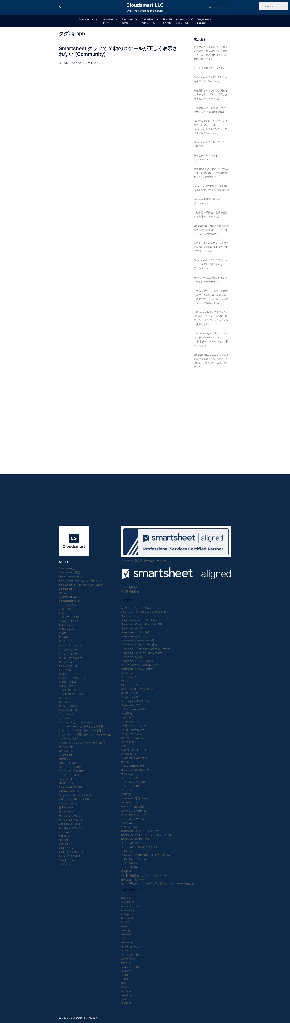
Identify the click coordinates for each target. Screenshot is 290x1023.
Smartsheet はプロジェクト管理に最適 (80, 584)
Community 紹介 (68, 738)
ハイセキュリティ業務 (133, 782)
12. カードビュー (68, 649)
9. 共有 (63, 633)
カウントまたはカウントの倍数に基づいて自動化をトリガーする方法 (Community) (211, 247)
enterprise (127, 914)
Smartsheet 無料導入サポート (138, 838)
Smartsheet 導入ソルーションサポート (142, 830)
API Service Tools (69, 791)
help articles (128, 918)
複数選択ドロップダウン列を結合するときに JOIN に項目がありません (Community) (211, 94)
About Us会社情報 (167, 21)
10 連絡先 (126, 713)
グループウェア (129, 778)
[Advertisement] (211, 418)
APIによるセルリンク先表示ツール (78, 799)
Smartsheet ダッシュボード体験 (139, 644)
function (126, 991)
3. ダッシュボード (69, 714)
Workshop (64, 718)
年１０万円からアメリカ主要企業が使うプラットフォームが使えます (158, 883)
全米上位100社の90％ (133, 879)
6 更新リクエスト (130, 693)
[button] (60, 7)
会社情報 (126, 871)
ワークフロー (128, 790)
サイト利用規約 (129, 587)
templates (127, 934)
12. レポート (65, 702)
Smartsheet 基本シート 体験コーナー (142, 652)
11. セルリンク (66, 697)
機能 (123, 982)
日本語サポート (129, 978)
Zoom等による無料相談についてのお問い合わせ (147, 855)
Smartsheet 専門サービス (135, 798)
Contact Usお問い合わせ (182, 21)
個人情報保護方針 (131, 591)
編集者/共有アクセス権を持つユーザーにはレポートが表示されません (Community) (211, 172)
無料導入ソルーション (71, 815)
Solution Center (68, 803)
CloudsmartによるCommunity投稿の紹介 (82, 742)
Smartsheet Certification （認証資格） (143, 624)
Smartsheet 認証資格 (70, 787)
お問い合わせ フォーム (71, 852)
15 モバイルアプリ (131, 733)
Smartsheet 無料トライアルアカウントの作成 (146, 834)
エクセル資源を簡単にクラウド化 (139, 847)
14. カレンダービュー (70, 657)
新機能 (125, 974)
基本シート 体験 (68, 762)
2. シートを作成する (132, 737)
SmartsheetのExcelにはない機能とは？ (80, 580)
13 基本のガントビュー (133, 725)
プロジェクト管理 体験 (71, 770)
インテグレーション (132, 946)
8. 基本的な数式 (67, 629)
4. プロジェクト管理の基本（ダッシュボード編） (85, 734)
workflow (126, 995)
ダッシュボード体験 (70, 766)
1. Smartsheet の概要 (70, 600)
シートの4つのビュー (70, 645)
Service (125, 897)
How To (125, 922)
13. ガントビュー (68, 653)
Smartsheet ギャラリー (134, 628)
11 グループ (127, 717)
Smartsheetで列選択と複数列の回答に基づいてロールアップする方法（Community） (211, 229)
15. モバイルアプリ (69, 661)
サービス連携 (66, 746)
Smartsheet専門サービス (148, 21)
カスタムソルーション (71, 827)
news (124, 926)
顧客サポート (66, 807)
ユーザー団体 (128, 958)
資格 (123, 999)
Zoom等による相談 (69, 823)
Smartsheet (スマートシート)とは (140, 620)
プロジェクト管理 (131, 786)
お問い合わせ (128, 850)
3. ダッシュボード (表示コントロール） (142, 664)
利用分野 (126, 962)
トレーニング (66, 831)
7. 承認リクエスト (68, 685)
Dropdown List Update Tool (75, 795)
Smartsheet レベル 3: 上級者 (137, 660)
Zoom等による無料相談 (134, 810)
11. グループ (65, 641)
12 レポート (127, 680)
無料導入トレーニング (71, 819)
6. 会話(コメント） (69, 621)
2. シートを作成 (67, 604)
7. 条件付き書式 (67, 625)
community (127, 910)
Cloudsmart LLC (145, 5)
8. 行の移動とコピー (70, 689)
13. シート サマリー (70, 706)
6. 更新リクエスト (69, 681)
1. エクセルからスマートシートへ (77, 722)
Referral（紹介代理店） (134, 806)
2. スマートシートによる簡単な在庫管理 (81, 726)
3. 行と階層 (65, 608)
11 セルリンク (128, 676)
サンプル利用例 (129, 867)
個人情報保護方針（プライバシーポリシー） (145, 875)
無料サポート (66, 811)
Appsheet (126, 950)
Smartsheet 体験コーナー (128, 21)
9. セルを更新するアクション (137, 701)
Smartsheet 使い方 (131, 656)
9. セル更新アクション (71, 694)
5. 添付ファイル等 (69, 617)
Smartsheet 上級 (68, 710)
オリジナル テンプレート (135, 814)
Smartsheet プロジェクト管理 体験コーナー (145, 648)
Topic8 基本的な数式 (132, 765)
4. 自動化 (64, 673)
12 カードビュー (130, 721)
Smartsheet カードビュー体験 (138, 640)
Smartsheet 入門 (68, 596)
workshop (127, 942)
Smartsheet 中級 (68, 665)
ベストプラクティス (132, 954)
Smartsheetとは (86, 19)
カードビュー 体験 (69, 775)
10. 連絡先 (64, 637)
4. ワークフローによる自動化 (137, 688)
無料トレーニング (131, 826)
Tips (123, 938)
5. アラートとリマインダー (73, 677)
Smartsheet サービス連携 (135, 632)
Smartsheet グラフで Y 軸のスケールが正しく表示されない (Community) (118, 51)
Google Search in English (204, 21)
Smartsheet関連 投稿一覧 (135, 770)
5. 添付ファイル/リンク (134, 749)
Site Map (126, 616)
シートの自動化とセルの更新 (209, 67)
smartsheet (127, 901)
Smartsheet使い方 (108, 21)
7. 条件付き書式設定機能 (134, 757)
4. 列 (61, 612)
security (125, 930)
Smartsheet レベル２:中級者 (137, 668)
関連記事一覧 (66, 750)
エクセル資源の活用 (132, 843)
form (124, 986)
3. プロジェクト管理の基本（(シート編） (81, 730)
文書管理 (126, 794)
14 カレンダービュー (132, 729)
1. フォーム (65, 669)
